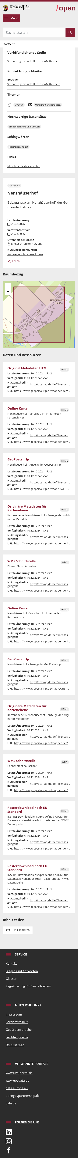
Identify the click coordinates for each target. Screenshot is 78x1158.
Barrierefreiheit (17, 1022)
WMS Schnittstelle (21, 561)
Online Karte (17, 409)
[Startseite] (16, 8)
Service (20, 954)
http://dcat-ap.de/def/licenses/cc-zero (54, 384)
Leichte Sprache (17, 1037)
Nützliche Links (27, 1005)
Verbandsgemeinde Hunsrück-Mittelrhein (33, 84)
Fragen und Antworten (22, 971)
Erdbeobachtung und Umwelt (24, 126)
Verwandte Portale (31, 1064)
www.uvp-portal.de (19, 1073)
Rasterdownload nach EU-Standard (27, 810)
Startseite (9, 44)
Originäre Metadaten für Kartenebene (27, 508)
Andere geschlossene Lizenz (25, 254)
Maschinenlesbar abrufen (23, 166)
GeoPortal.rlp (18, 459)
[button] (8, 286)
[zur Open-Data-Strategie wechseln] (65, 8)
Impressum (14, 1014)
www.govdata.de (17, 1080)
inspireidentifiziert (18, 146)
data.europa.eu (17, 1088)
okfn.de (11, 1103)
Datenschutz (15, 1045)
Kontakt (11, 963)
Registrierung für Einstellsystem (28, 986)
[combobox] (34, 32)
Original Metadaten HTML (27, 368)
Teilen (15, 261)
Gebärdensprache (19, 1029)
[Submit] (70, 32)
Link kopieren (21, 930)
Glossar (11, 979)
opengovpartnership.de (23, 1096)
